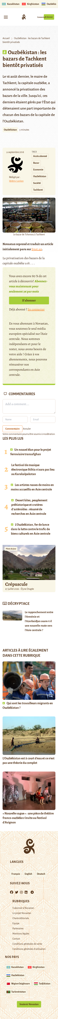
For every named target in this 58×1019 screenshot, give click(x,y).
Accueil (6, 38)
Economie (38, 169)
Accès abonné (40, 156)
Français (15, 874)
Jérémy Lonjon (16, 181)
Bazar (36, 163)
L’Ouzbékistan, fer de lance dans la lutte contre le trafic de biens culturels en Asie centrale (30, 529)
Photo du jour (11, 549)
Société (37, 183)
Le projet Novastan (21, 913)
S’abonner (49, 17)
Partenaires (18, 928)
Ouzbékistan (10, 129)
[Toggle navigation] (6, 17)
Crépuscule (16, 584)
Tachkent (38, 190)
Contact (16, 938)
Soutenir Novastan (29, 1004)
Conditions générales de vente (27, 944)
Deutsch (41, 874)
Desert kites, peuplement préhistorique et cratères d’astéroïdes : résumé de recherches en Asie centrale (29, 507)
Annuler (27, 428)
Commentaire (12, 428)
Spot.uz (37, 249)
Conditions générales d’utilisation (29, 949)
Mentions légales (20, 933)
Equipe (15, 923)
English (28, 874)
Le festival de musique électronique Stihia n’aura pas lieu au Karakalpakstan (32, 470)
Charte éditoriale (20, 918)
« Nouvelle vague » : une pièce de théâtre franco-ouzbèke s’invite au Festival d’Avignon (28, 818)
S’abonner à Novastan (23, 908)
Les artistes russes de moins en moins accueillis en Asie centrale (32, 487)
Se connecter (36, 309)
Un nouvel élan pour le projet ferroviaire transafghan (30, 452)
